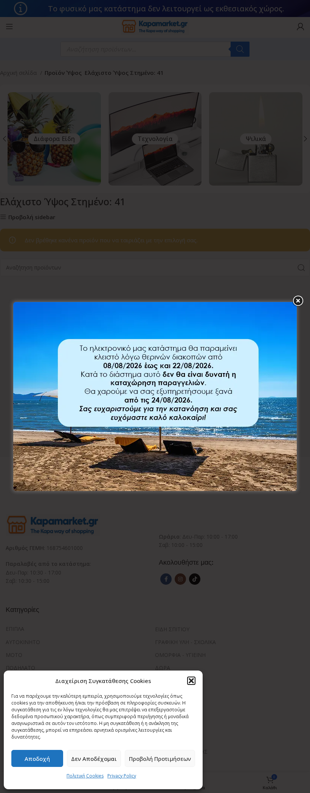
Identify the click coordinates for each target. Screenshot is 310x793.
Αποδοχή (37, 758)
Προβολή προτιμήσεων (160, 758)
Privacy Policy (121, 776)
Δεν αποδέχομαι (94, 758)
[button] (191, 681)
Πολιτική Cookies (85, 776)
